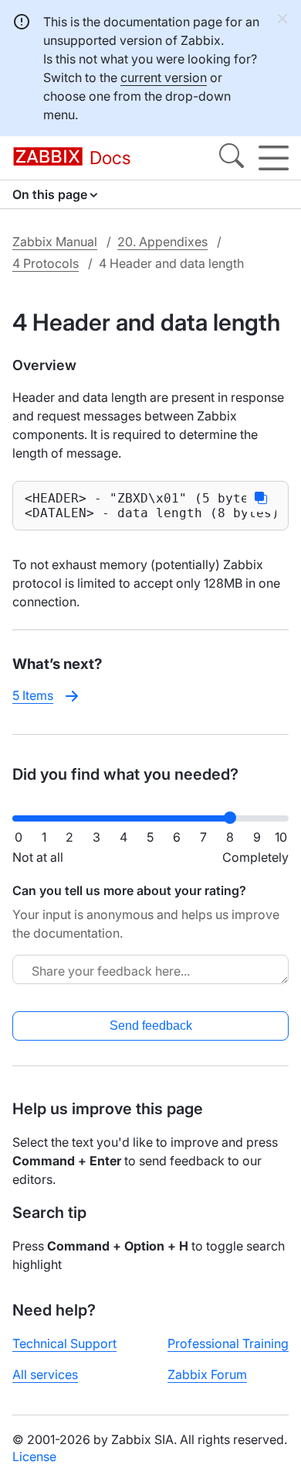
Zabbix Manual (54, 241)
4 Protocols (45, 263)
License (34, 1456)
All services (45, 1374)
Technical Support (64, 1343)
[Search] (231, 158)
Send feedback (151, 1025)
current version (163, 77)
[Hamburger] (274, 158)
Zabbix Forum (207, 1374)
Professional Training (228, 1343)
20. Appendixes (162, 241)
